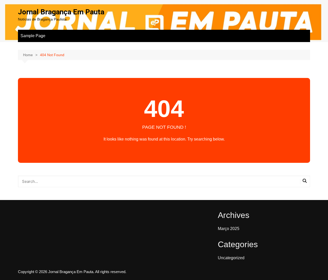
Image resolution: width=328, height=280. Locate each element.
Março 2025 (228, 228)
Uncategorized (231, 258)
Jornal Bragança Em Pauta (61, 12)
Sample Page (32, 36)
